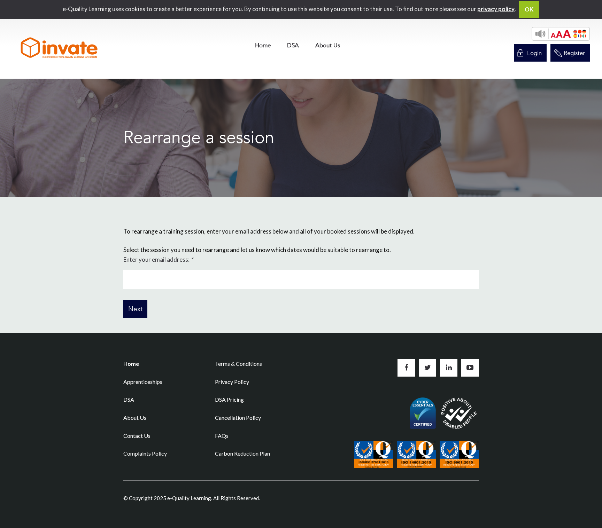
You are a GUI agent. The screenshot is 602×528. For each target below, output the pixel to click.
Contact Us (136, 435)
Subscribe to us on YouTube (470, 368)
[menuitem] (262, 45)
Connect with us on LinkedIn (448, 368)
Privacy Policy (232, 381)
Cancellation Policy (238, 417)
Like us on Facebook (406, 368)
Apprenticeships (142, 381)
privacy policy (496, 9)
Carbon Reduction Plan (242, 453)
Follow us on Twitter (427, 368)
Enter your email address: (158, 259)
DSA (293, 45)
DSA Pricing (229, 399)
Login (534, 53)
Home (263, 45)
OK (529, 9)
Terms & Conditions (238, 363)
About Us (327, 45)
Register (574, 53)
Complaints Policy (145, 453)
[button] (561, 34)
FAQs (222, 435)
